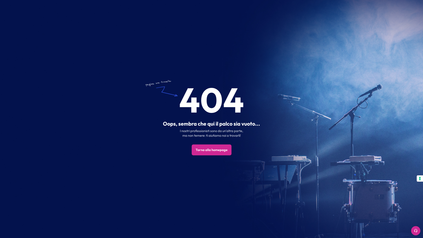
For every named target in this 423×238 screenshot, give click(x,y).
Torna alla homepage (212, 150)
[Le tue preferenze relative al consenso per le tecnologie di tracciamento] (420, 178)
